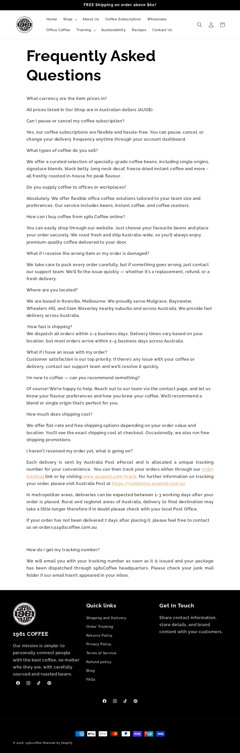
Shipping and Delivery (106, 618)
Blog (90, 671)
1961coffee (33, 743)
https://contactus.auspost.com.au (148, 483)
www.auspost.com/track (109, 476)
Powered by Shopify (58, 743)
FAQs (90, 679)
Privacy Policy (98, 644)
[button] (69, 19)
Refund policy (99, 662)
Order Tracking (99, 626)
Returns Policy (99, 635)
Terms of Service (101, 653)
